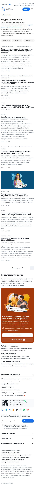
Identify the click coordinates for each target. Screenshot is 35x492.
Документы (29, 40)
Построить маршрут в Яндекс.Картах (12, 395)
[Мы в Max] (2, 409)
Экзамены (4, 235)
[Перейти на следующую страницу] (32, 268)
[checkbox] (2, 425)
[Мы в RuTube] (20, 409)
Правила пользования (7, 455)
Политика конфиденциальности (10, 450)
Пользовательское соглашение (10, 452)
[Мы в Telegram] (6, 409)
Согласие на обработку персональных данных (15, 457)
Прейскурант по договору (23, 455)
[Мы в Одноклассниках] (13, 409)
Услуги (3, 102)
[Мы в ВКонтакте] (9, 409)
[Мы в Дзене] (16, 409)
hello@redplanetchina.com (9, 384)
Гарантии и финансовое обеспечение (12, 459)
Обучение (4, 75)
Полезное (17, 40)
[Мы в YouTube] (27, 409)
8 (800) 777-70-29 (27, 3)
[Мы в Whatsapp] (24, 409)
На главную (6, 15)
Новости (6, 40)
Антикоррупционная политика (10, 462)
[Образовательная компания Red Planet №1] (7, 9)
